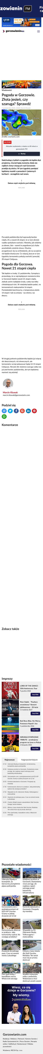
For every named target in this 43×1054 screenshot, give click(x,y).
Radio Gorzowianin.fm (10, 1041)
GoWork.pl (12, 1044)
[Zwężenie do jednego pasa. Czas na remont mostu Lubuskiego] (11, 945)
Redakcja (6, 1039)
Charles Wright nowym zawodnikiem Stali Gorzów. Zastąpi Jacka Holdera (23, 803)
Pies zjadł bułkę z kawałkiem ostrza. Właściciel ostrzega (22, 814)
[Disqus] (21, 459)
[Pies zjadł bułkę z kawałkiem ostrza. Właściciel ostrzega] (11, 968)
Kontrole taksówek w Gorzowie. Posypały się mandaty (21, 782)
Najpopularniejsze (29, 760)
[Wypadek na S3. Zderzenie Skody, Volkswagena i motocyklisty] (32, 924)
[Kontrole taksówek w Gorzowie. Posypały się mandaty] (32, 901)
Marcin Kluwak (10, 392)
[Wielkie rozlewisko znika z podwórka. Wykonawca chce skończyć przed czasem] (32, 968)
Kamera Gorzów (31, 1039)
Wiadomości (7, 90)
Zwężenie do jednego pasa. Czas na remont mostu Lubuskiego (23, 798)
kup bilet (35, 694)
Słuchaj (23, 154)
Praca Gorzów (25, 1041)
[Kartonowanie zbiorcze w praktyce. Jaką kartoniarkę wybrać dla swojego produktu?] (11, 924)
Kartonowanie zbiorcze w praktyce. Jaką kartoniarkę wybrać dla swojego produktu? (24, 788)
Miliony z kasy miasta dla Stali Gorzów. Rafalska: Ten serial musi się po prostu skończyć (23, 808)
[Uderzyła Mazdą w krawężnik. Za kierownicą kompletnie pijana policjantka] (11, 873)
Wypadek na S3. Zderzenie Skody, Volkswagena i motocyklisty (23, 793)
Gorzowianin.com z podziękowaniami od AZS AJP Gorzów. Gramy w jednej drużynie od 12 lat (23, 777)
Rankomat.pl (21, 1044)
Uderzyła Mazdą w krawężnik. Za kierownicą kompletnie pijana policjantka (21, 765)
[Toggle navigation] (38, 32)
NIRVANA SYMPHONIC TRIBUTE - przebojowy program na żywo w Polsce (30, 739)
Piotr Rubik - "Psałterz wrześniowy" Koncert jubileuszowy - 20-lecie (29, 704)
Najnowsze (10, 760)
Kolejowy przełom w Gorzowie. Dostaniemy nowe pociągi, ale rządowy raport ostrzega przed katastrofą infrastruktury (23, 771)
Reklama (14, 1039)
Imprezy (7, 678)
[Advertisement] (21, 58)
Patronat (21, 1039)
